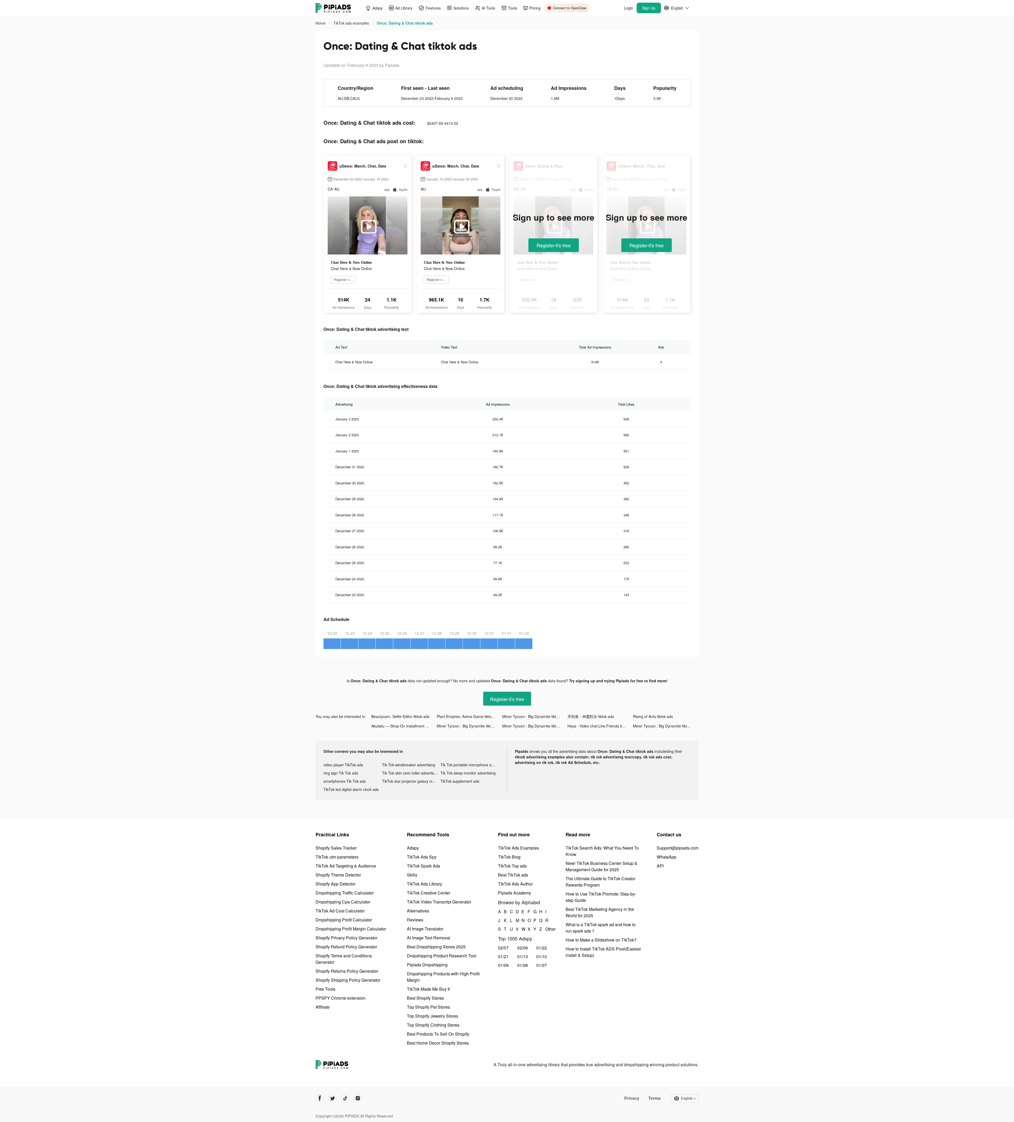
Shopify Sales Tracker (336, 848)
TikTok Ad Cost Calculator (340, 911)
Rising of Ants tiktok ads (653, 716)
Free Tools (325, 989)
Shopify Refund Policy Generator (346, 947)
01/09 (503, 965)
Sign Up (648, 8)
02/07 (503, 948)
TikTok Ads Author (515, 884)
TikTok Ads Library (424, 884)
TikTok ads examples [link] (352, 23)
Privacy (631, 1098)
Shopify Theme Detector (338, 875)
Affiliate (323, 1007)
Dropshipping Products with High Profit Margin (443, 977)
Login (628, 8)
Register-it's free (554, 245)
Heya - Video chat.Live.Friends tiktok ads (600, 726)
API (660, 866)
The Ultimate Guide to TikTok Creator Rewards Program (600, 881)
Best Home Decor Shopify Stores (438, 1043)
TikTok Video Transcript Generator (439, 902)
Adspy (413, 848)
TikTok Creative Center (428, 893)
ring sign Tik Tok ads (340, 773)
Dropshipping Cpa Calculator (343, 902)
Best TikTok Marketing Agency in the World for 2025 (600, 912)
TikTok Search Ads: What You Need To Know (602, 851)
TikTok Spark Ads (423, 866)
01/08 (522, 965)
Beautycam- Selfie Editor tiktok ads (400, 716)
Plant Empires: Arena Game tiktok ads (468, 716)
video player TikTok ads (343, 764)
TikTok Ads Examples (518, 848)
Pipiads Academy (514, 893)
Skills (412, 875)
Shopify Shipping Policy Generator (348, 980)
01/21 (503, 956)
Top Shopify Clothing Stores (433, 1025)
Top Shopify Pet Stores (428, 1007)
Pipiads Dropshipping (427, 965)
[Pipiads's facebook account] (320, 1098)
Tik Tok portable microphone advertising (469, 764)
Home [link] (321, 23)
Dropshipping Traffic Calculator (345, 893)
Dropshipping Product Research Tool (441, 956)
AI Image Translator (425, 929)
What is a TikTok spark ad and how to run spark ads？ (601, 927)
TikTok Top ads (512, 866)
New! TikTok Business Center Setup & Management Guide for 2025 (601, 866)
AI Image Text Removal (428, 938)
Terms (654, 1098)
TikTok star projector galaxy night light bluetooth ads (411, 781)
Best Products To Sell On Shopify (438, 1034)
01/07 (541, 965)
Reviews (415, 920)
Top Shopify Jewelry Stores (432, 1016)
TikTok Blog (509, 857)
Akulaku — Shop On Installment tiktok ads (404, 726)
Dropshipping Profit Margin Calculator (351, 929)
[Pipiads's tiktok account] (345, 1098)
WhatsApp (666, 857)
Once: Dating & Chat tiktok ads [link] (405, 23)
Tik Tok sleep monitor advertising (468, 773)
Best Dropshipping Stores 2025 (436, 947)
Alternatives (418, 911)
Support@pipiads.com (677, 848)
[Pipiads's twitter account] (332, 1098)
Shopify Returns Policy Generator (347, 971)
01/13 (522, 956)
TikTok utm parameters (337, 857)
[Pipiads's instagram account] (358, 1098)
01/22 (541, 948)
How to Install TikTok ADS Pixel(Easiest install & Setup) (603, 952)
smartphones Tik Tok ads (344, 781)
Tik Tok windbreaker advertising (408, 764)
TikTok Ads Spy (421, 857)
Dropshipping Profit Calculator (344, 920)
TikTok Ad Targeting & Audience (346, 866)
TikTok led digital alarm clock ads (351, 789)
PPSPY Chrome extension (340, 998)
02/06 (522, 948)
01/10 (541, 956)
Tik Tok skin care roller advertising (410, 773)
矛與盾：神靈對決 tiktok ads (590, 716)
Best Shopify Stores (425, 998)
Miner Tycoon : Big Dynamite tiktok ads (534, 716)
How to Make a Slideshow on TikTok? (601, 940)
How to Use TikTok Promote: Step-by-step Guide (601, 897)
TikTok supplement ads (459, 781)
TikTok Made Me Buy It (428, 989)
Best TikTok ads (513, 875)
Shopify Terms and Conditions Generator (344, 959)
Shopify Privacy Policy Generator (346, 938)
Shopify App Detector (335, 884)
